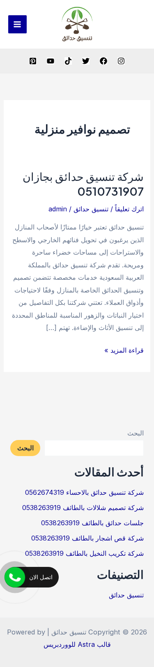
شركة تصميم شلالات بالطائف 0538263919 (83, 507)
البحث (135, 433)
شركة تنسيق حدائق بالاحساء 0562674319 (84, 492)
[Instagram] (121, 61)
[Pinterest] (33, 61)
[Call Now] (15, 577)
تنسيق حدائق (91, 209)
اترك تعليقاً (129, 209)
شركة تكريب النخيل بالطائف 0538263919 (84, 553)
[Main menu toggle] (17, 24)
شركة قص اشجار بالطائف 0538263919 (87, 538)
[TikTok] (68, 61)
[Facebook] (103, 61)
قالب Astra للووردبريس (77, 644)
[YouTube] (50, 61)
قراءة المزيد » (124, 351)
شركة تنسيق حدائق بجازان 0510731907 (83, 183)
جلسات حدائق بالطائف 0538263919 (92, 523)
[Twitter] (86, 61)
